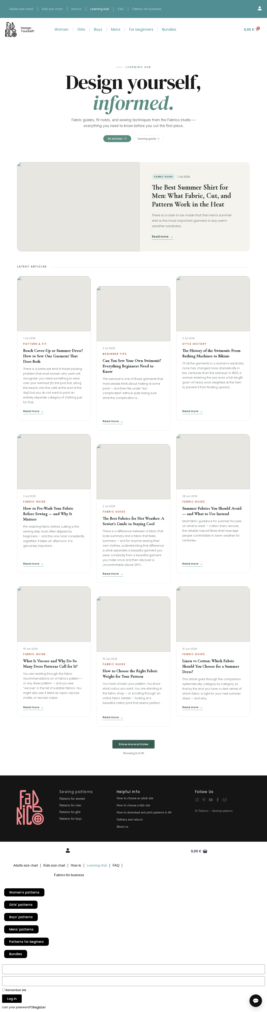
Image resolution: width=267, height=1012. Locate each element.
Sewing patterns (76, 791)
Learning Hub (99, 9)
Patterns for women (72, 798)
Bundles (169, 29)
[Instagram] (197, 800)
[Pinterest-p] (204, 800)
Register (39, 1007)
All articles (117, 139)
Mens (115, 29)
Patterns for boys (70, 818)
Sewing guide (148, 139)
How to (77, 9)
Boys (98, 29)
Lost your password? (16, 1007)
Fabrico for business (146, 9)
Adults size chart (21, 9)
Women (61, 29)
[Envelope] (225, 800)
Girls (81, 29)
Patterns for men (70, 805)
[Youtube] (211, 800)
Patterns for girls (70, 812)
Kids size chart (52, 9)
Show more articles (133, 744)
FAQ (121, 9)
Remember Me (15, 990)
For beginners (141, 29)
